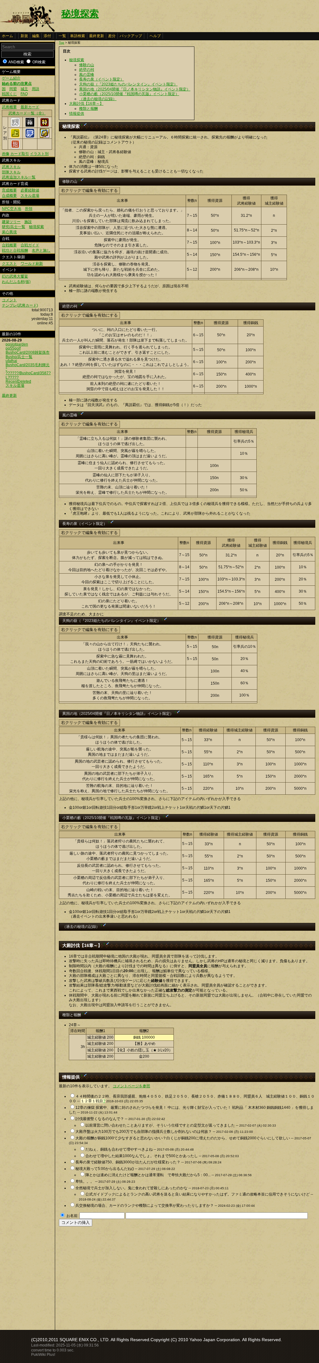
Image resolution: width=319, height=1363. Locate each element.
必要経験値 (30, 190)
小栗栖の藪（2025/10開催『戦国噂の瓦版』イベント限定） (129, 94)
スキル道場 (30, 195)
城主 (24, 89)
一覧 (62, 36)
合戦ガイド (30, 245)
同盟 (13, 89)
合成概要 (9, 195)
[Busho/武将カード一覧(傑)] (44, 136)
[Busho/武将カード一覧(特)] (44, 126)
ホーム (7, 36)
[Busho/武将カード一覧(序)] (30, 136)
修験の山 (86, 65)
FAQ (24, 94)
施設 (28, 222)
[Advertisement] (111, 1276)
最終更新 (96, 36)
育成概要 (9, 190)
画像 (5, 154)
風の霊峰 (86, 74)
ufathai (11, 361)
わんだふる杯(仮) (16, 281)
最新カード (30, 107)
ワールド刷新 (32, 263)
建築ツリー (11, 222)
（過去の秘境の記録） (98, 99)
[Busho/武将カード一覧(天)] (15, 126)
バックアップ (131, 36)
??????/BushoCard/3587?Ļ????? (28, 375)
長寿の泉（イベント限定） (101, 79)
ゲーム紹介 (11, 78)
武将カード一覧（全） (27, 113)
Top (61, 42)
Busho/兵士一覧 (19, 357)
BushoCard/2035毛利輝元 (28, 365)
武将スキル (11, 167)
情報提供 (76, 113)
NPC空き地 (11, 208)
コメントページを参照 (131, 1086)
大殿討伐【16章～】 (86, 103)
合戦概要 (9, 245)
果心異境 (9, 232)
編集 (36, 36)
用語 (35, 89)
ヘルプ (155, 36)
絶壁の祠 (86, 69)
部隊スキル (11, 172)
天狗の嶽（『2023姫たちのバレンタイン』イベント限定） (128, 84)
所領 (28, 208)
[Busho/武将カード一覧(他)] (15, 147)
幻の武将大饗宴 (15, 276)
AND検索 (16, 62)
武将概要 (9, 107)
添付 (47, 36)
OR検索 (38, 62)
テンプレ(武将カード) (20, 305)
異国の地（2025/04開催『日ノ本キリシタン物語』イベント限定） (134, 89)
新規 (24, 36)
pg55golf (13, 348)
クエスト (9, 263)
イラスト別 (39, 154)
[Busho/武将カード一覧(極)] (30, 126)
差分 (112, 36)
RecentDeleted (18, 381)
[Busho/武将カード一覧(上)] (15, 136)
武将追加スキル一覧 (19, 177)
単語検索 (77, 36)
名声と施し (41, 250)
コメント (9, 300)
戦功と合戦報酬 (15, 250)
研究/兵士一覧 (13, 227)
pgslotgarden (17, 344)
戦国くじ (9, 94)
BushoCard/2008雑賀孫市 (28, 352)
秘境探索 (80, 13)
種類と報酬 (88, 108)
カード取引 (19, 154)
